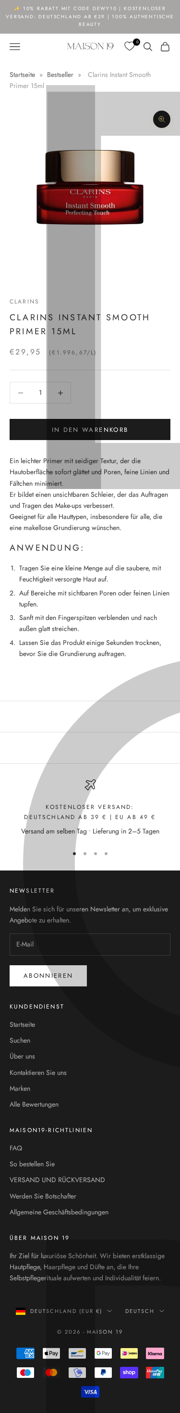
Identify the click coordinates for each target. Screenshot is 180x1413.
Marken (20, 1088)
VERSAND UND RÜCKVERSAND (57, 1180)
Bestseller (60, 74)
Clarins (24, 301)
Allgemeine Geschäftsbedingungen (59, 1212)
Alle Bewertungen (34, 1104)
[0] (130, 46)
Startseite (23, 74)
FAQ (16, 1148)
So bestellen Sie (32, 1164)
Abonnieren (48, 975)
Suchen (20, 1040)
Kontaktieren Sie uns (38, 1072)
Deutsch (140, 1311)
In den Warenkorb (90, 429)
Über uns (22, 1056)
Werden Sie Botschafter (43, 1196)
